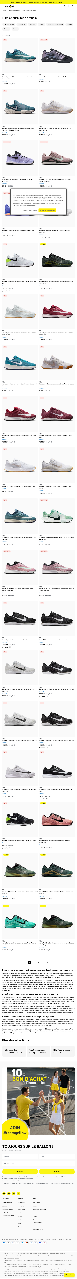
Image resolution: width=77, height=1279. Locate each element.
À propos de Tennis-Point (39, 1209)
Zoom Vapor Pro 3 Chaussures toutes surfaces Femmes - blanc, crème (19, 334)
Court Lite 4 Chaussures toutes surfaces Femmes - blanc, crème (56, 385)
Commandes (21, 1206)
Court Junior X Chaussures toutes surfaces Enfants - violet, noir (18, 180)
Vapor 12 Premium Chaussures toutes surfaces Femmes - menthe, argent (19, 944)
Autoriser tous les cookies (47, 210)
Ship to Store (21, 1226)
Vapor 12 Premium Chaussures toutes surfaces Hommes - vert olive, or (56, 282)
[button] (3, 6)
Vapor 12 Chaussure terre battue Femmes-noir (53, 640)
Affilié (19, 1213)
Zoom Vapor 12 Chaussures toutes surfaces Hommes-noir (56, 689)
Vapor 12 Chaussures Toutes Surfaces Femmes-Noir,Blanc (56, 740)
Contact (35, 1206)
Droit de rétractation (7, 1202)
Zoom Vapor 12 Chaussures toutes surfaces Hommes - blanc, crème (55, 129)
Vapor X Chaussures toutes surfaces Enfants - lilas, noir (56, 77)
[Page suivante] (52, 962)
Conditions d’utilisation (51, 1239)
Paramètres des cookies (8, 1215)
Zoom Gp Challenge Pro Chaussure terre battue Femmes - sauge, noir (56, 538)
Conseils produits (37, 1226)
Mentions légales (39, 1239)
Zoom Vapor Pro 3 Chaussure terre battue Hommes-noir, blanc (56, 790)
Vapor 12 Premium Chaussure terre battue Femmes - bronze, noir (54, 841)
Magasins (35, 1213)
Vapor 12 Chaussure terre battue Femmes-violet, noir (18, 230)
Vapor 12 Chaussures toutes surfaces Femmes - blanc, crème (55, 487)
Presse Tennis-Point (38, 1229)
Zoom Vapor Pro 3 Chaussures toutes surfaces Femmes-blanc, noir (19, 790)
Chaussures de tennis (14, 10)
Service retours (21, 1209)
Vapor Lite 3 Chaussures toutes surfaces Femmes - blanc (19, 486)
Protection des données (20, 205)
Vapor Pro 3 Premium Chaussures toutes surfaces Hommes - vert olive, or (57, 944)
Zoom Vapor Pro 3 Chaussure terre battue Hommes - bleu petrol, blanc (19, 538)
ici (37, 203)
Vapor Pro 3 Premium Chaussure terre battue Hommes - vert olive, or (20, 893)
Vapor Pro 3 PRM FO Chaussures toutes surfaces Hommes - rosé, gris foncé (56, 589)
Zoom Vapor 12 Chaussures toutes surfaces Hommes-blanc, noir (18, 690)
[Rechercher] (64, 6)
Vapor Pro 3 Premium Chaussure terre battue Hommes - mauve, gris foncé (18, 589)
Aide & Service (21, 1202)
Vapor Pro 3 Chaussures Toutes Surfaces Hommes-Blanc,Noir (54, 231)
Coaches (20, 1220)
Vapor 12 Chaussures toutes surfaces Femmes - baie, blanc (55, 436)
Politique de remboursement (65, 1239)
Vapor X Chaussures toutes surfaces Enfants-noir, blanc (19, 840)
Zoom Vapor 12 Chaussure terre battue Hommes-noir (18, 640)
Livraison (35, 1216)
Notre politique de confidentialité (10, 1181)
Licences (4, 1206)
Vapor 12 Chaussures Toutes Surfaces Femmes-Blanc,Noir (20, 740)
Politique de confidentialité (26, 1239)
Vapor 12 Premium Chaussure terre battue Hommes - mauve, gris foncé (55, 180)
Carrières (20, 1216)
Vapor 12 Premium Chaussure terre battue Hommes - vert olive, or (56, 893)
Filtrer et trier (69, 1275)
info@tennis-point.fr (59, 1176)
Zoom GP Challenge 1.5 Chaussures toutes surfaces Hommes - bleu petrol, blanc (18, 129)
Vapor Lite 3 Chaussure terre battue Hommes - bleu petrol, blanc (19, 385)
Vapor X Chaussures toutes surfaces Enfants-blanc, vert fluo (19, 282)
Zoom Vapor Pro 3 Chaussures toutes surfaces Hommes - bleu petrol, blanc (19, 78)
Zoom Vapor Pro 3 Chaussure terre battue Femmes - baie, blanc (19, 436)
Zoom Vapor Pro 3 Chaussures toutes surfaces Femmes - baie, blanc (56, 334)
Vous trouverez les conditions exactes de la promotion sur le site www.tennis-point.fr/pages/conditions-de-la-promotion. (36, 1275)
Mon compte (36, 1202)
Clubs (19, 1223)
